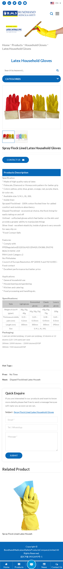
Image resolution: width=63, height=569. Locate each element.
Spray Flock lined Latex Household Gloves (34, 412)
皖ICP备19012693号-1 (31, 556)
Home (6, 45)
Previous (2, 503)
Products (17, 45)
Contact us (14, 159)
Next (58, 503)
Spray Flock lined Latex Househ (17, 533)
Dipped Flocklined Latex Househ (25, 379)
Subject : (29, 412)
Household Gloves (36, 45)
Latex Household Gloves (16, 48)
